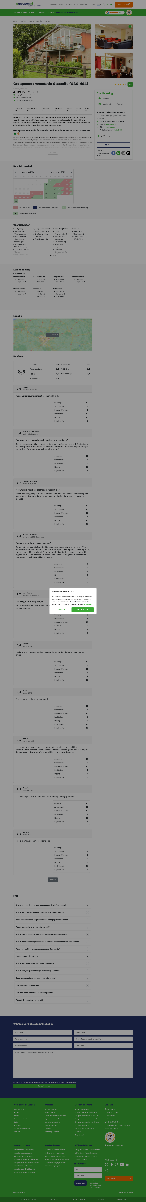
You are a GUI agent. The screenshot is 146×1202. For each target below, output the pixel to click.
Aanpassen (61, 610)
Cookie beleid (87, 604)
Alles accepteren (82, 610)
